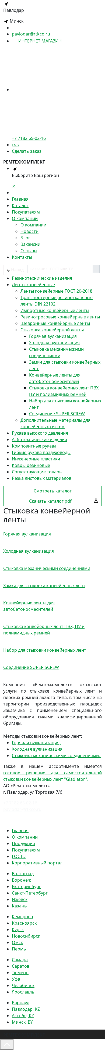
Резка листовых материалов (41, 478)
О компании (25, 218)
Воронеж (21, 880)
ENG (15, 145)
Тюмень (20, 972)
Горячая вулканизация (53, 336)
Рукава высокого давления (40, 433)
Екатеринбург (26, 886)
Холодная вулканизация (54, 343)
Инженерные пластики (36, 459)
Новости (29, 231)
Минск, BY (22, 1022)
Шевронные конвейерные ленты (55, 323)
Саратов (20, 966)
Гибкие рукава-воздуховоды (41, 452)
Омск (17, 942)
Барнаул (20, 1003)
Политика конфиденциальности (37, 820)
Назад (17, 270)
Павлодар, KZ (26, 1009)
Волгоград (23, 874)
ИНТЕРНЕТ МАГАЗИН (40, 41)
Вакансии (30, 244)
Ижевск (19, 899)
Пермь (19, 949)
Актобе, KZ (23, 1016)
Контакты (22, 257)
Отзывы (28, 251)
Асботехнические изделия (39, 439)
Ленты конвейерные (33, 285)
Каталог (20, 205)
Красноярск (24, 923)
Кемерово (22, 917)
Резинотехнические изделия (42, 278)
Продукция (23, 843)
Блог (25, 238)
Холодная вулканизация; (38, 749)
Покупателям (26, 212)
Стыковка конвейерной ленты (52, 330)
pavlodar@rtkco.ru (31, 34)
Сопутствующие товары (37, 472)
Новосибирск (26, 936)
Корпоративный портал (37, 863)
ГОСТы (19, 856)
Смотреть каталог (53, 491)
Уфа (16, 979)
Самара (20, 960)
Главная (20, 199)
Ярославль (23, 992)
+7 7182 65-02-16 (20, 803)
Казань (19, 906)
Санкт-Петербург (30, 893)
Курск (18, 929)
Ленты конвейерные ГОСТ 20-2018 (56, 291)
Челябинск (23, 985)
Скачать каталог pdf (50, 501)
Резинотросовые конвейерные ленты (60, 317)
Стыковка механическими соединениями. (56, 755)
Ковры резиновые (31, 465)
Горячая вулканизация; (36, 743)
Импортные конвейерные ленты (54, 310)
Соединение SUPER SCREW (57, 414)
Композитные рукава (34, 446)
